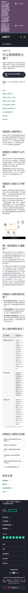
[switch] (14, 572)
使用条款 (9, 580)
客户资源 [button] (4, 558)
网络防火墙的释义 (7, 94)
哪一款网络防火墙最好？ (9, 105)
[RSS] (23, 537)
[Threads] (13, 537)
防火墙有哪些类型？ (8, 112)
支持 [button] (3, 549)
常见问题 (4, 116)
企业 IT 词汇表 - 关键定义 (13, 502)
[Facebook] (17, 537)
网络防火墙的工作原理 (8, 101)
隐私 (4, 580)
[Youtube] (20, 537)
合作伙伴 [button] (4, 563)
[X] (7, 537)
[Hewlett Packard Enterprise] (6, 37)
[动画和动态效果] (14, 573)
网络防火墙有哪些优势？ (9, 108)
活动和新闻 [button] (5, 554)
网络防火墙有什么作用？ (9, 97)
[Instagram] (10, 537)
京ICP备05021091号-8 (13, 581)
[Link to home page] (3, 502)
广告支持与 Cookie (17, 580)
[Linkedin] (3, 537)
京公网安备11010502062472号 (17, 582)
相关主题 (4, 119)
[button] (21, 36)
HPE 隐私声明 (4, 20)
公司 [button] (3, 544)
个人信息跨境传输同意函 (5, 29)
